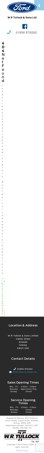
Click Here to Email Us (24, 372)
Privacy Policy (22, 451)
